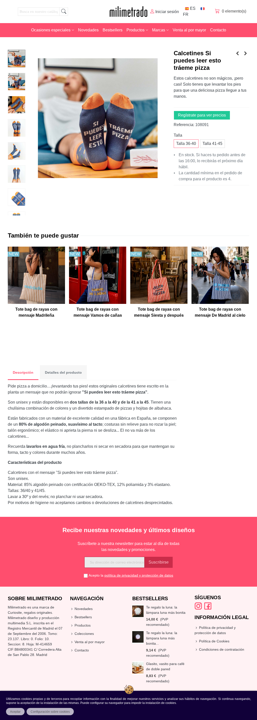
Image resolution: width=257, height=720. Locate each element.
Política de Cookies (214, 641)
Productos (135, 30)
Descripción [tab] (23, 372)
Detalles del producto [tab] (63, 372)
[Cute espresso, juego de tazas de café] (237, 53)
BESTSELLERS (150, 598)
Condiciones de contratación (221, 649)
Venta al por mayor (189, 30)
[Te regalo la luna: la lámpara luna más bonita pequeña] (138, 636)
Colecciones (84, 634)
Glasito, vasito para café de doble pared (165, 666)
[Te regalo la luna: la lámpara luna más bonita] (138, 611)
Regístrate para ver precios (202, 115)
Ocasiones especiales (51, 30)
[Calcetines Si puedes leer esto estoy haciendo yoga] (245, 53)
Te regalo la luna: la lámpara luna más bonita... (161, 638)
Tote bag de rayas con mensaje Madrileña (36, 312)
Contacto (218, 30)
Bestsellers (112, 30)
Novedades (88, 30)
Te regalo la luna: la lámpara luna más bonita (165, 610)
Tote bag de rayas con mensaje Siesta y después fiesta (159, 315)
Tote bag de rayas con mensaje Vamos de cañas (98, 312)
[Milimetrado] (128, 11)
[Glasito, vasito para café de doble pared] (138, 667)
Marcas (158, 30)
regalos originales (38, 613)
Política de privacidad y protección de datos (215, 630)
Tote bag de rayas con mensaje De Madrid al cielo (220, 312)
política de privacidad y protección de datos (138, 575)
